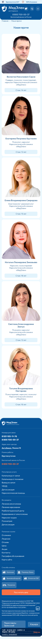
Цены (4, 545)
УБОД (4, 486)
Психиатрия (7, 521)
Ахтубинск (6, 448)
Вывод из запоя (8, 482)
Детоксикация (8, 489)
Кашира (34, 624)
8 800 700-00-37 (21, 14)
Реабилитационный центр (13, 511)
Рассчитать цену (21, 592)
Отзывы (5, 542)
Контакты (6, 552)
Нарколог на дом (9, 517)
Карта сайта (7, 559)
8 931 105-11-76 (9, 436)
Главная (5, 21)
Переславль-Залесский (10, 624)
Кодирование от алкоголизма (15, 514)
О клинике (6, 535)
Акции (4, 549)
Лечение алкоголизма (11, 504)
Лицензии (6, 539)
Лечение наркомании (11, 507)
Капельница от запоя (11, 475)
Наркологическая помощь (13, 493)
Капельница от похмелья (12, 479)
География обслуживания (13, 556)
